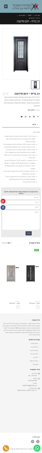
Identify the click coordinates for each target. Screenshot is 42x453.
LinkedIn (30, 116)
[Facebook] (3, 207)
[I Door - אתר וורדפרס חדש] (25, 6)
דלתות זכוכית (34, 350)
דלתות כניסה (31, 110)
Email (22, 116)
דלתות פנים (34, 347)
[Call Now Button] (6, 448)
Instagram (32, 441)
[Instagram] (3, 201)
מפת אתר (35, 364)
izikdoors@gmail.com (30, 385)
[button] (11, 243)
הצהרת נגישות (34, 361)
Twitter (34, 116)
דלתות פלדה (34, 343)
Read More (38, 307)
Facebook (38, 116)
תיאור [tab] (34, 124)
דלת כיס (35, 357)
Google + (26, 116)
